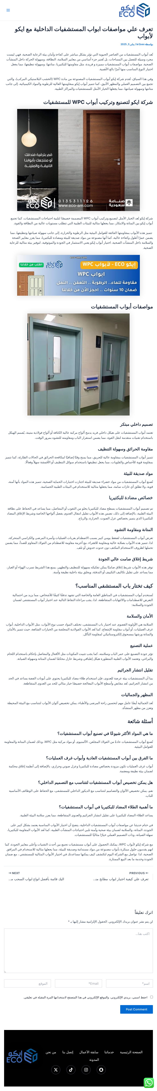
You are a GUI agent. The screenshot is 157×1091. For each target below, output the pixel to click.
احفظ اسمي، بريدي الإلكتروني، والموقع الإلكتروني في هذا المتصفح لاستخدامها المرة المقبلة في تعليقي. (85, 997)
